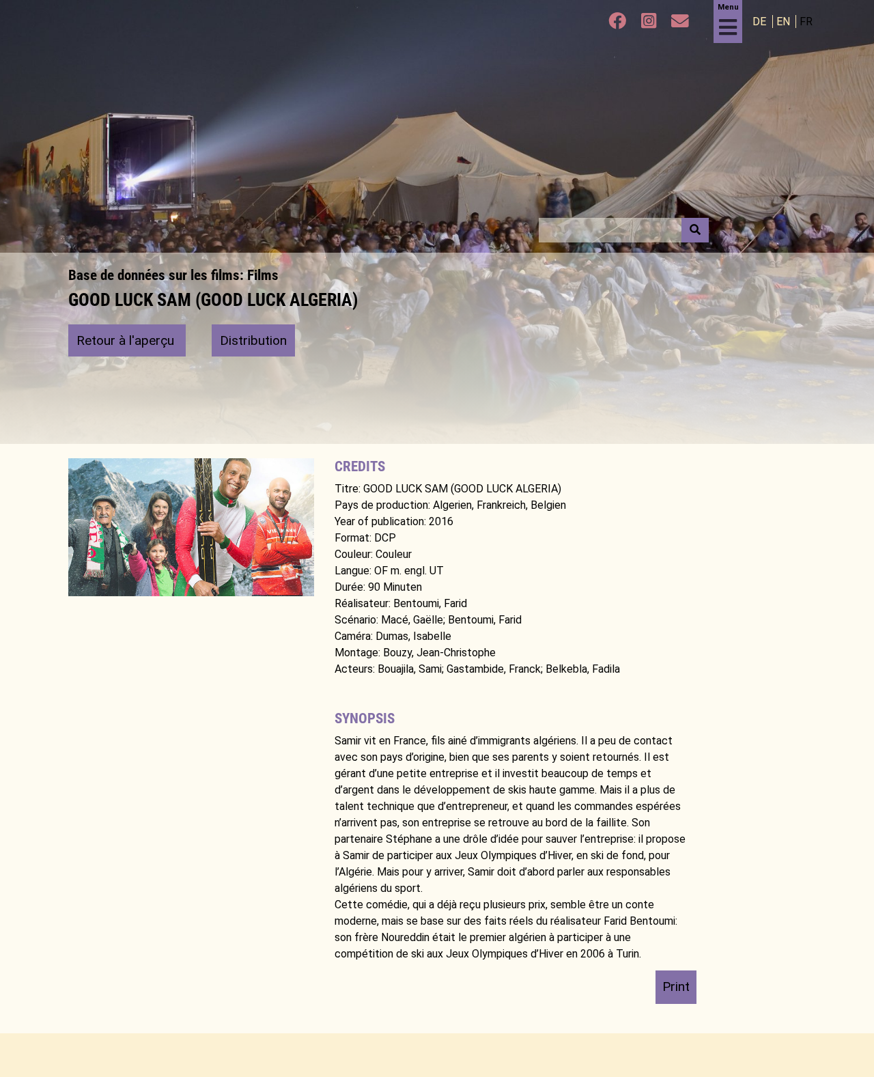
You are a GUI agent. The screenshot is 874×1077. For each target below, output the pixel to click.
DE (760, 21)
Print (676, 986)
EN (784, 21)
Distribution (253, 340)
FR (806, 21)
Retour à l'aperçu (127, 340)
